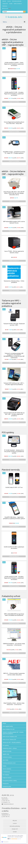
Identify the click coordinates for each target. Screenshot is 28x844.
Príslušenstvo (6, 783)
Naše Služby (5, 760)
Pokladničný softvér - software (10, 748)
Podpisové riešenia (7, 777)
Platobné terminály (7, 751)
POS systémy (6, 745)
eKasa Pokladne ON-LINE (8, 729)
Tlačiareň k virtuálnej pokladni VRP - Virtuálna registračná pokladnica (13, 732)
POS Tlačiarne (6, 774)
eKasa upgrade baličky (8, 726)
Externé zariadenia (7, 769)
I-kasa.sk (14, 16)
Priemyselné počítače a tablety (10, 780)
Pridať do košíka (14, 102)
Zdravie (4, 723)
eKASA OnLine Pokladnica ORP (10, 736)
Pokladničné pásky (7, 786)
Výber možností (14, 72)
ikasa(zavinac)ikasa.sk (8, 804)
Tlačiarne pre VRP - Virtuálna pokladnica (12, 742)
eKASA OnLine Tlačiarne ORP (9, 739)
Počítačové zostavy (7, 757)
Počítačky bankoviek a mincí (9, 763)
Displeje (4, 766)
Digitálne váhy (6, 754)
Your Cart (7, 8)
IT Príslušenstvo (6, 771)
